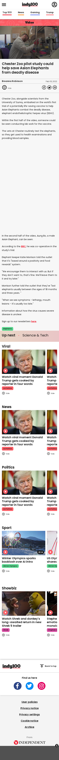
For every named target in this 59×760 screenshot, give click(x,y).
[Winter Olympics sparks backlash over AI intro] (23, 543)
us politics (7, 388)
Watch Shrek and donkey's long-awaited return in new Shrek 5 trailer (21, 622)
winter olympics (10, 566)
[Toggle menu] (5, 4)
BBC (23, 246)
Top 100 (7, 12)
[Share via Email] (55, 87)
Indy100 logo (30, 4)
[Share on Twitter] (49, 87)
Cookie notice (29, 721)
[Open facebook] (18, 686)
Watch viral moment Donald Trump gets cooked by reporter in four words (22, 380)
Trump (50, 12)
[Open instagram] (41, 686)
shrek (5, 630)
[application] (29, 42)
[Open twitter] (30, 686)
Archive (29, 727)
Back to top (50, 666)
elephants (7, 329)
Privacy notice (29, 708)
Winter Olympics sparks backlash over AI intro (19, 560)
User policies (30, 702)
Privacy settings (29, 714)
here (33, 321)
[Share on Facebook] (44, 87)
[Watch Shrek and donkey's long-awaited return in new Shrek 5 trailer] (23, 603)
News (21, 12)
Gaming (35, 12)
